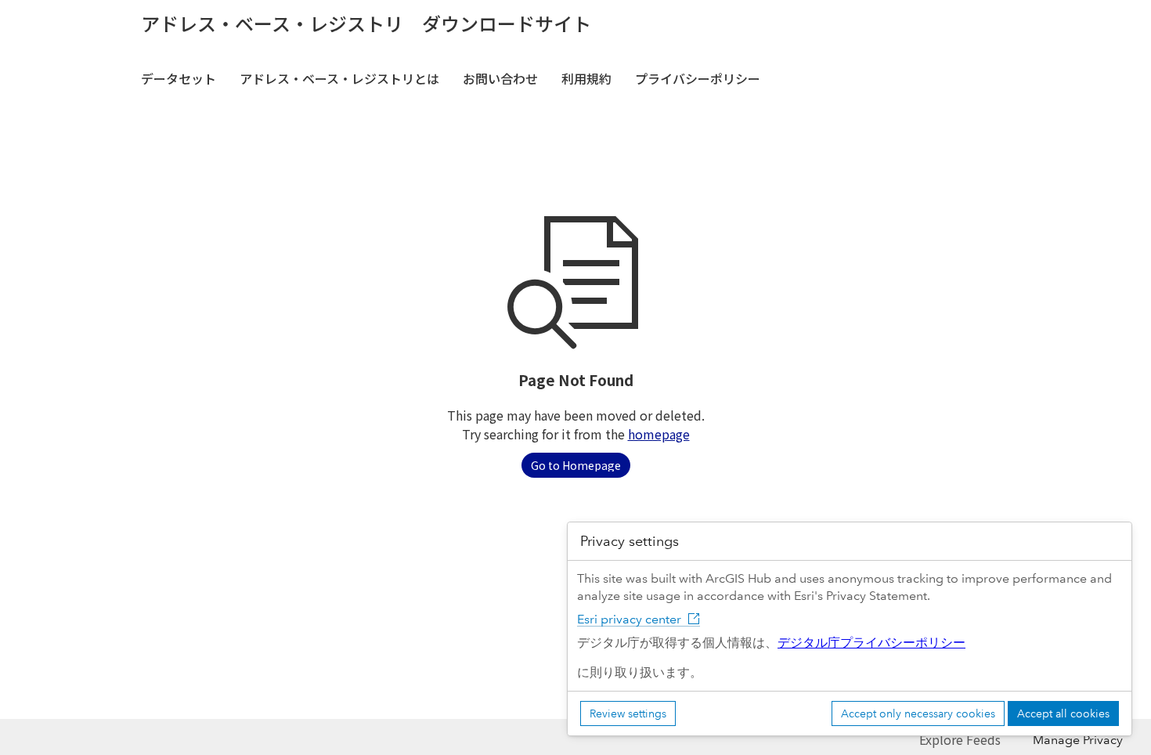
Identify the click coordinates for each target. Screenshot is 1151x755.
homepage (659, 433)
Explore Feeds (960, 739)
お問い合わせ (500, 78)
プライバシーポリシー (697, 78)
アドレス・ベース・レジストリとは (339, 78)
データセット (178, 78)
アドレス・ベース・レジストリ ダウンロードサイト (366, 23)
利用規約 (586, 78)
